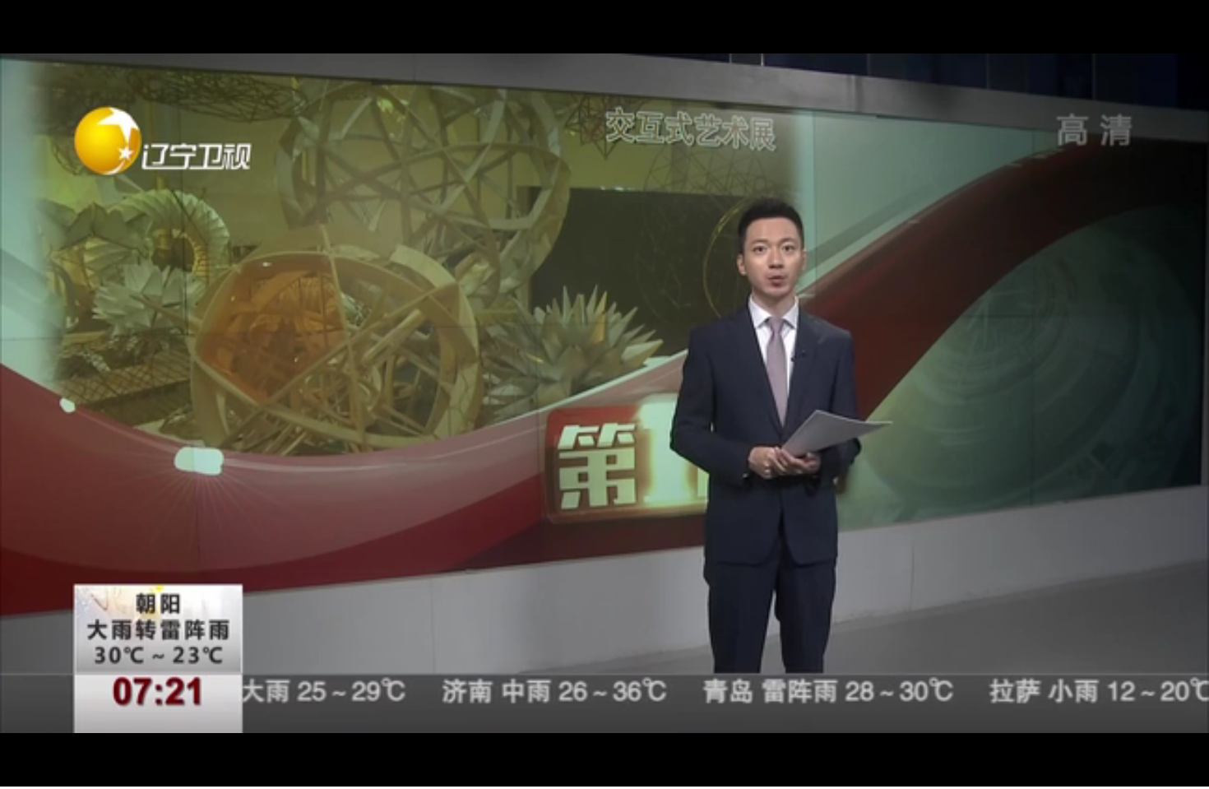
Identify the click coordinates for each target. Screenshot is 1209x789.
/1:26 (64, 771)
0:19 (42, 771)
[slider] (1151, 771)
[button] (13, 772)
